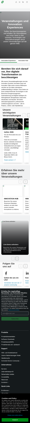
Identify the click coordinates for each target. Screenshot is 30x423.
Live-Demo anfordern (10, 244)
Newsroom (4, 387)
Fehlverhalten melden (7, 382)
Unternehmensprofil (7, 379)
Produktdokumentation (8, 344)
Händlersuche (5, 366)
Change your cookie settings (15, 415)
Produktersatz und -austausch (10, 352)
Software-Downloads (7, 347)
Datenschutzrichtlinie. (14, 310)
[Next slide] (25, 182)
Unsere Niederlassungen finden (10, 363)
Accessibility (5, 385)
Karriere (4, 376)
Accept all (15, 419)
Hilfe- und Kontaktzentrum (9, 360)
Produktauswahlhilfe (7, 350)
